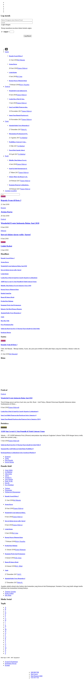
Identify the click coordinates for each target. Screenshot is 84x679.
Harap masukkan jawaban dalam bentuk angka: (16, 28)
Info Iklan (8, 595)
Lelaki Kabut (13, 72)
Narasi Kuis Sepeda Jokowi (17, 150)
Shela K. (24, 129)
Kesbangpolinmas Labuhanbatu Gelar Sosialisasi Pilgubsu (18, 452)
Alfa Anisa (8, 474)
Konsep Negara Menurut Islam (18, 80)
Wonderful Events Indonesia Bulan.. (15, 512)
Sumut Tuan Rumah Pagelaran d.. (18, 115)
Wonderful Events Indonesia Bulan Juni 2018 (20, 223)
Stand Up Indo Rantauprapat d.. (18, 168)
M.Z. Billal (18, 566)
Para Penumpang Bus (7, 324)
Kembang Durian (6, 332)
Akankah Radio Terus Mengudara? (19, 125)
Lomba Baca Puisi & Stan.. (17, 99)
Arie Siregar (9, 479)
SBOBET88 (35, 672)
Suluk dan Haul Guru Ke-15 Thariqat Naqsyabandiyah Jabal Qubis (20, 328)
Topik (7, 458)
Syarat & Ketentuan (11, 662)
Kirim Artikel (9, 593)
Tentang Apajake (10, 591)
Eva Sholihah (9, 485)
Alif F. (7, 476)
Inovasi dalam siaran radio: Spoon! (16, 235)
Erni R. (7, 483)
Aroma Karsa (13, 64)
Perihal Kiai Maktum (7, 301)
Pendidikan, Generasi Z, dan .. (17, 142)
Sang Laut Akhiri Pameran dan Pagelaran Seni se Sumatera (18, 415)
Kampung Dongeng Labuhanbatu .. (19, 185)
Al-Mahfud (23, 138)
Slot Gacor (34, 674)
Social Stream (9, 462)
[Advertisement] (25, 43)
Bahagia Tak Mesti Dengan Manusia (11, 309)
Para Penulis (9, 460)
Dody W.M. (9, 481)
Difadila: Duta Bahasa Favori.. (18, 160)
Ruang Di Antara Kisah (7, 297)
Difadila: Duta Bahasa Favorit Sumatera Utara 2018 (16, 285)
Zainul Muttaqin (20, 549)
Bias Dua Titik (5, 320)
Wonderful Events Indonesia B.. (18, 90)
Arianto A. (8, 477)
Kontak (7, 665)
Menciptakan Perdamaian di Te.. (18, 133)
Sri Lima (19, 76)
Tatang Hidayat (22, 68)
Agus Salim (8, 470)
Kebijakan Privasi (10, 663)
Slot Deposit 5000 (36, 676)
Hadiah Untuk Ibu (6, 293)
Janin (2, 317)
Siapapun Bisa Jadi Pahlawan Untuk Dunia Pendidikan (16, 448)
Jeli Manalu (21, 60)
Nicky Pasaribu (24, 85)
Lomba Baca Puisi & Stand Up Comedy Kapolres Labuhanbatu (19, 277)
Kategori (8, 456)
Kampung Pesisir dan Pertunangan (11, 305)
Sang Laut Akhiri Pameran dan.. (18, 107)
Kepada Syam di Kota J (16, 56)
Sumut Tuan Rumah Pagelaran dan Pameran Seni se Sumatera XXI (20, 419)
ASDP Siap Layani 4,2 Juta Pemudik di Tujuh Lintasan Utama (19, 281)
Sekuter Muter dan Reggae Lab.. (18, 176)
